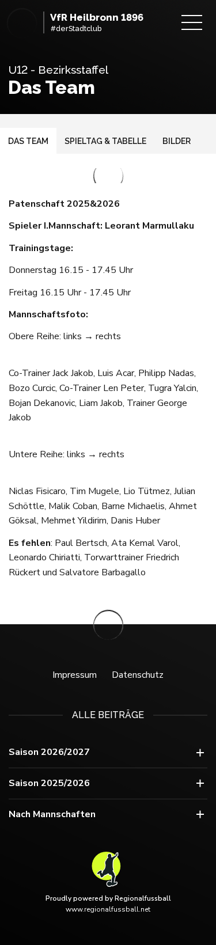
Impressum (74, 675)
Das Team (28, 141)
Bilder (176, 141)
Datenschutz (138, 675)
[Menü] (192, 22)
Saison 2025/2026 (49, 783)
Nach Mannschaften (52, 814)
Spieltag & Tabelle (105, 141)
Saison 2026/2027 (49, 752)
